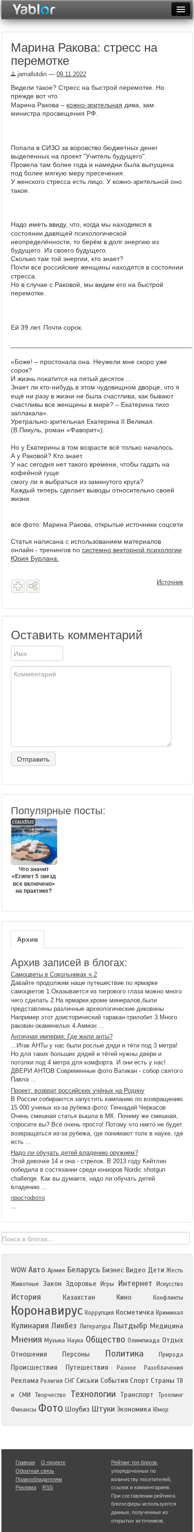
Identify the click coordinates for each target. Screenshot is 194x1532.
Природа (171, 1354)
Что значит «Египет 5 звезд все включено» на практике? (34, 856)
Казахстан (79, 1297)
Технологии (93, 1394)
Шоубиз (77, 1409)
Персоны (76, 1354)
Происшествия (34, 1367)
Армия (56, 1270)
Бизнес (113, 1270)
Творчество (50, 1395)
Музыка (54, 1340)
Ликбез (64, 1326)
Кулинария (30, 1326)
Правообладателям (39, 1479)
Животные (25, 1284)
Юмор (161, 1409)
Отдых (172, 1340)
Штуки (103, 1409)
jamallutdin (31, 74)
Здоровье (81, 1283)
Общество (105, 1339)
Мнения (26, 1339)
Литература (95, 1326)
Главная (25, 1462)
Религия (51, 1381)
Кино (123, 1297)
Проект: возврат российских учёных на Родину (78, 1090)
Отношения (29, 1354)
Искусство (169, 1284)
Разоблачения (163, 1368)
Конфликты (168, 1298)
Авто (36, 1270)
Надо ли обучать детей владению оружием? (74, 1152)
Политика (124, 1353)
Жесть (174, 1270)
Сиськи (87, 1380)
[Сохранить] (17, 586)
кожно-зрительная (94, 105)
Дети (156, 1270)
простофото (28, 1197)
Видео (136, 1270)
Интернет (135, 1283)
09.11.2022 (71, 74)
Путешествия (86, 1367)
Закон (52, 1283)
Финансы (23, 1409)
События (114, 1380)
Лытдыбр (130, 1326)
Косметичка (135, 1312)
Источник (170, 582)
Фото (50, 1408)
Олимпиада (144, 1340)
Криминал (169, 1313)
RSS (47, 1487)
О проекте (53, 1462)
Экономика (134, 1409)
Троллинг (170, 1395)
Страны (163, 1380)
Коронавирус (47, 1310)
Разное (126, 1368)
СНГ (69, 1381)
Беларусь (83, 1270)
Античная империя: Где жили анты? (62, 1036)
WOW (18, 1270)
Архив (27, 939)
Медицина (166, 1326)
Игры (107, 1284)
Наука (75, 1340)
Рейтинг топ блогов (134, 1462)
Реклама (25, 1380)
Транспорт (137, 1394)
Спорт (139, 1380)
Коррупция (99, 1313)
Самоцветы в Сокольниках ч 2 (54, 974)
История (26, 1297)
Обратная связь (35, 1471)
